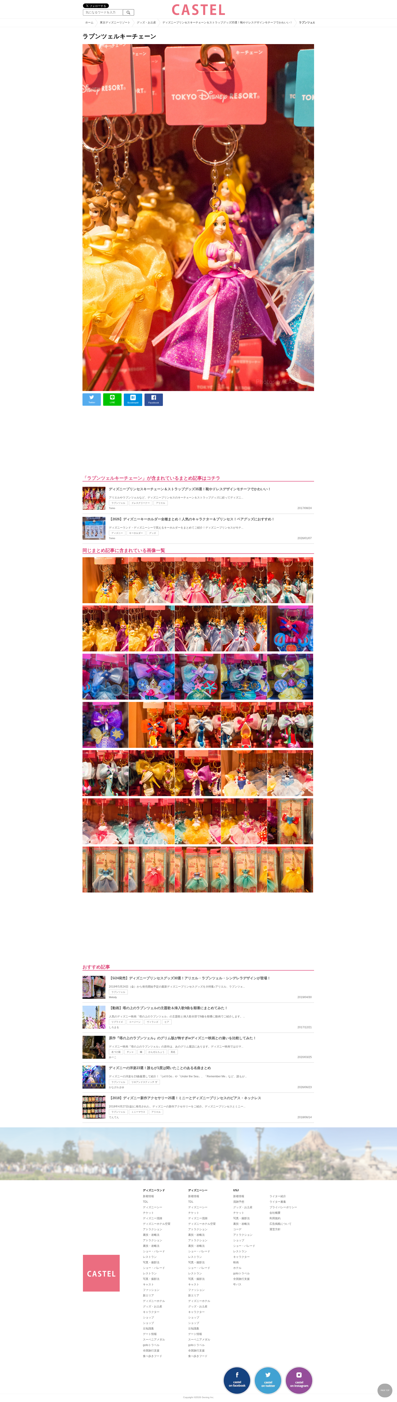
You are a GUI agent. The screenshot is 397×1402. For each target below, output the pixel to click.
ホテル (237, 1268)
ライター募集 (277, 1201)
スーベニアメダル (154, 1339)
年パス (237, 1284)
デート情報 (150, 1334)
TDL (145, 1201)
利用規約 (275, 1218)
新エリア (148, 1295)
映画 (236, 1262)
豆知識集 (148, 1328)
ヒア (166, 1022)
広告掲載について (280, 1223)
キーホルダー (136, 533)
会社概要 (275, 1212)
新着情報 (148, 1196)
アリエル (160, 503)
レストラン (150, 1256)
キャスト (148, 1284)
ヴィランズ (152, 1022)
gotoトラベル (151, 1345)
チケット (148, 1212)
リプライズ (117, 1022)
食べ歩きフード (152, 1356)
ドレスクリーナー (140, 503)
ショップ (148, 1317)
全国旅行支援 (151, 1350)
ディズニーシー (152, 1207)
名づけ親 (116, 1052)
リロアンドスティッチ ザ (144, 1082)
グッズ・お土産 (152, 1306)
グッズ (152, 533)
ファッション (151, 1290)
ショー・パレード (154, 1251)
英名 (173, 1052)
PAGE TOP (385, 1390)
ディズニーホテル (154, 1301)
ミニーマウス (138, 1112)
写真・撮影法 (151, 1262)
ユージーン (135, 1022)
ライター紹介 (277, 1196)
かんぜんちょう (156, 1052)
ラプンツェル (118, 503)
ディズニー (117, 533)
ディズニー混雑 (152, 1218)
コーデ (237, 1229)
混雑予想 (238, 1201)
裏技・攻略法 (151, 1234)
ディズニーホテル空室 (156, 1223)
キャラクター (151, 1312)
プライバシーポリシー (283, 1207)
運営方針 (275, 1229)
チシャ (130, 1052)
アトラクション (152, 1229)
